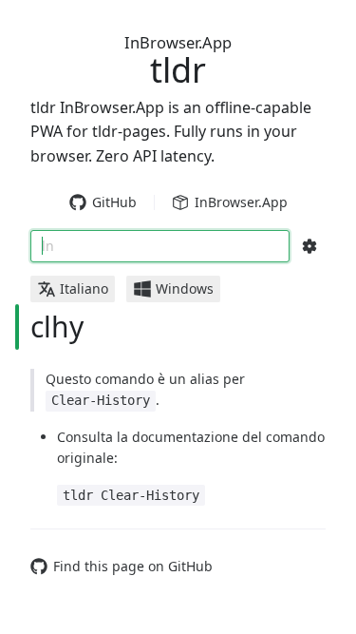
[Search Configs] (309, 246)
